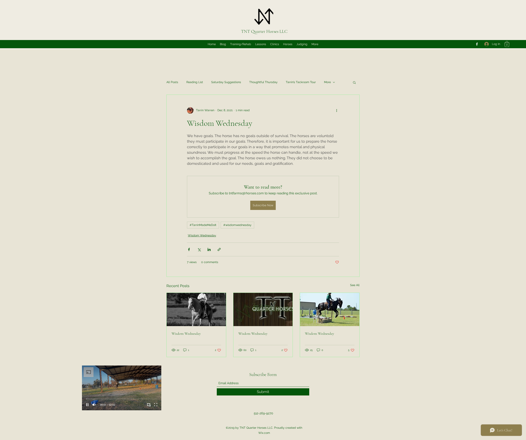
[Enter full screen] (155, 404)
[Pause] (87, 404)
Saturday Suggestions (226, 82)
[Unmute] (94, 404)
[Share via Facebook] (189, 249)
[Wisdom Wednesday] (196, 309)
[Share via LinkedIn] (209, 249)
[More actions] (336, 110)
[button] (506, 44)
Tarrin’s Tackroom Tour (301, 82)
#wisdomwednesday (237, 225)
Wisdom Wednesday (202, 235)
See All (355, 285)
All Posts (172, 82)
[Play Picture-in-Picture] (148, 404)
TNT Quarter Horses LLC (264, 31)
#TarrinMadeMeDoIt (203, 225)
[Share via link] (219, 249)
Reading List (194, 82)
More (327, 82)
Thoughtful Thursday (263, 82)
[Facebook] (477, 44)
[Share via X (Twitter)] (199, 249)
